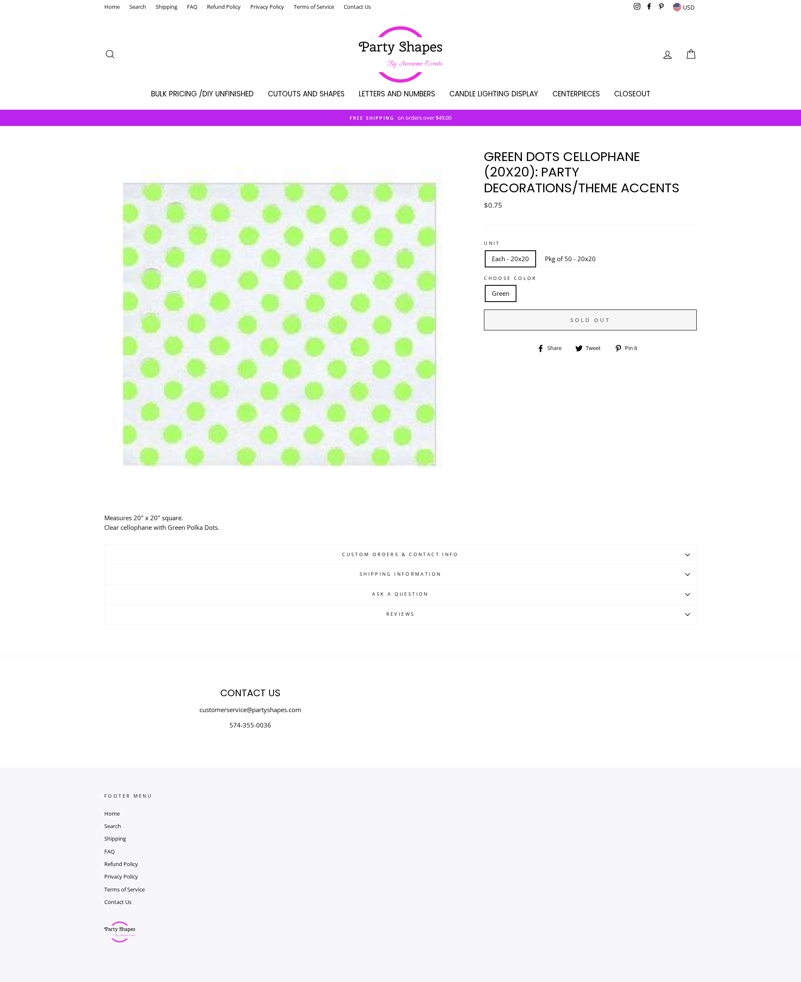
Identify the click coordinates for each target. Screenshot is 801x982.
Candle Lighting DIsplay (493, 94)
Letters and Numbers (397, 94)
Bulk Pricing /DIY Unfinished (202, 94)
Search (137, 6)
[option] (400, 118)
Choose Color (510, 278)
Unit (492, 243)
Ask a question (400, 594)
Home (112, 6)
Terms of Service (314, 6)
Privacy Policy (267, 6)
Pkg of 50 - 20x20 (570, 258)
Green (500, 293)
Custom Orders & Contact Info (400, 554)
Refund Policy (224, 6)
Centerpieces (576, 94)
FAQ (192, 6)
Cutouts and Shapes (306, 94)
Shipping (166, 6)
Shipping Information (401, 574)
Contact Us (357, 6)
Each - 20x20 (510, 258)
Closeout (632, 94)
